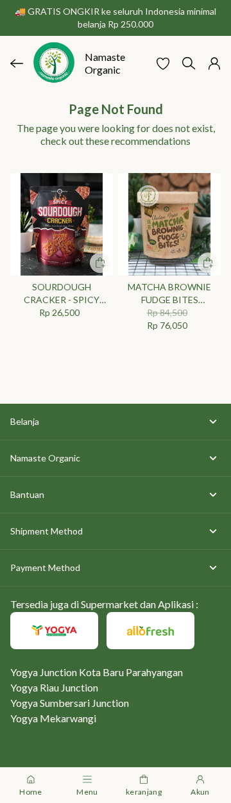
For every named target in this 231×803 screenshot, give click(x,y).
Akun (200, 792)
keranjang (144, 792)
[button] (163, 63)
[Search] (188, 63)
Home (30, 792)
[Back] (16, 63)
